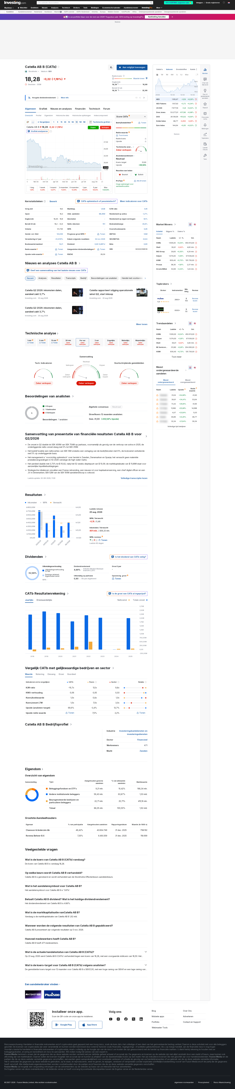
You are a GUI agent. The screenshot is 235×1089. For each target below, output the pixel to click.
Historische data (62, 115)
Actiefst (159, 231)
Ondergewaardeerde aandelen (150, 12)
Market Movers (164, 224)
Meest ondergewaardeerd (166, 381)
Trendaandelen (164, 323)
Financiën (80, 108)
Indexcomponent (101, 115)
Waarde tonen (138, 78)
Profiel (38, 115)
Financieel (142, 740)
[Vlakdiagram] (32, 122)
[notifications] (223, 2)
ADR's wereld (69, 12)
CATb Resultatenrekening (45, 593)
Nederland (38, 12)
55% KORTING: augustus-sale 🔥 (178, 3)
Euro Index (160, 125)
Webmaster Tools (160, 1027)
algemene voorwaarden (184, 1082)
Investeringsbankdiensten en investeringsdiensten (133, 732)
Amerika (95, 12)
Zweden (143, 751)
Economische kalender (111, 8)
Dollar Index (161, 121)
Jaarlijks (29, 600)
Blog (154, 1011)
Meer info (65, 98)
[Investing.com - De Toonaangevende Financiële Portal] (15, 3)
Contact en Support (192, 1022)
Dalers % (181, 231)
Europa (103, 12)
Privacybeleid (203, 1082)
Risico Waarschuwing (222, 1082)
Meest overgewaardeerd (187, 381)
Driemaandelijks (44, 600)
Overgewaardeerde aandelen (175, 12)
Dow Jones (160, 112)
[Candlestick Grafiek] (27, 122)
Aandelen (10, 12)
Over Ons (187, 1011)
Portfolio (155, 1022)
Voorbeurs (48, 12)
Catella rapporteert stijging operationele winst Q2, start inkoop (111, 292)
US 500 (159, 108)
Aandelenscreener (131, 8)
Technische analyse (40, 333)
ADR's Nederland (82, 12)
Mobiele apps (158, 1016)
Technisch (94, 108)
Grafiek (43, 108)
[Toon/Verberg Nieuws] (90, 122)
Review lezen (195, 299)
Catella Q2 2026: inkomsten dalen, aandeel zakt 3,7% (43, 292)
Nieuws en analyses (61, 108)
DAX (158, 117)
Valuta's (159, 69)
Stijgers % (170, 231)
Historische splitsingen (81, 115)
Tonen (71, 713)
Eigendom (49, 115)
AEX (158, 99)
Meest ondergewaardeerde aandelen (167, 370)
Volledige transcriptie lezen (134, 478)
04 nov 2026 (100, 239)
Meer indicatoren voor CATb (133, 201)
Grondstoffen (181, 69)
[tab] (30, 342)
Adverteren (188, 1016)
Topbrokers (162, 284)
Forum (106, 108)
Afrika (134, 12)
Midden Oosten (113, 12)
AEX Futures (161, 104)
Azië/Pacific (125, 12)
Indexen (169, 69)
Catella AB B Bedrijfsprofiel (46, 724)
